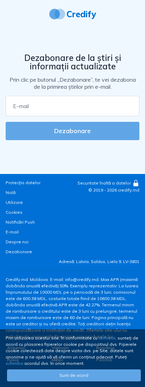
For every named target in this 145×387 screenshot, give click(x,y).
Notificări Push (20, 222)
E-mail (12, 232)
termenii (107, 338)
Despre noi (17, 241)
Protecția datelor (23, 182)
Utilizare (14, 202)
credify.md (128, 190)
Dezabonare (72, 131)
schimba (14, 363)
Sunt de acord (73, 375)
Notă (10, 192)
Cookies (14, 212)
